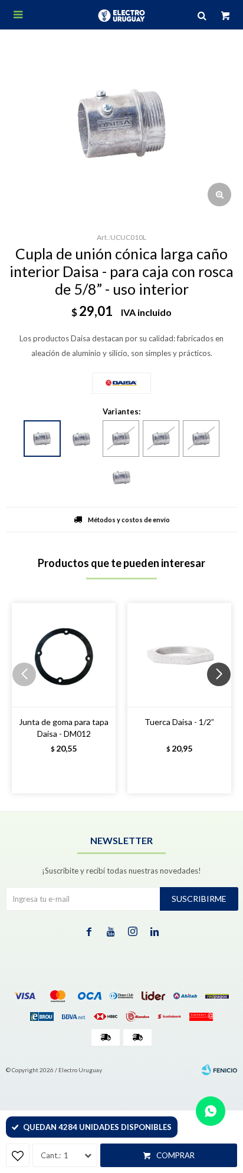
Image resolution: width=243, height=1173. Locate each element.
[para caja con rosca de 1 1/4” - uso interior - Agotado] (161, 438)
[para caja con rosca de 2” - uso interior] (121, 477)
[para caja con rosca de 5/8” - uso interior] (42, 438)
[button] (223, 698)
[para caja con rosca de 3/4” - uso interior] (81, 439)
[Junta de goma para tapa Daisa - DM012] (64, 655)
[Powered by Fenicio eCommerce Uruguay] (219, 1070)
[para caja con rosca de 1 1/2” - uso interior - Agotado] (201, 438)
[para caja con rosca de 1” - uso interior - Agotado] (121, 438)
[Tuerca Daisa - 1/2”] (179, 655)
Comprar (175, 1155)
